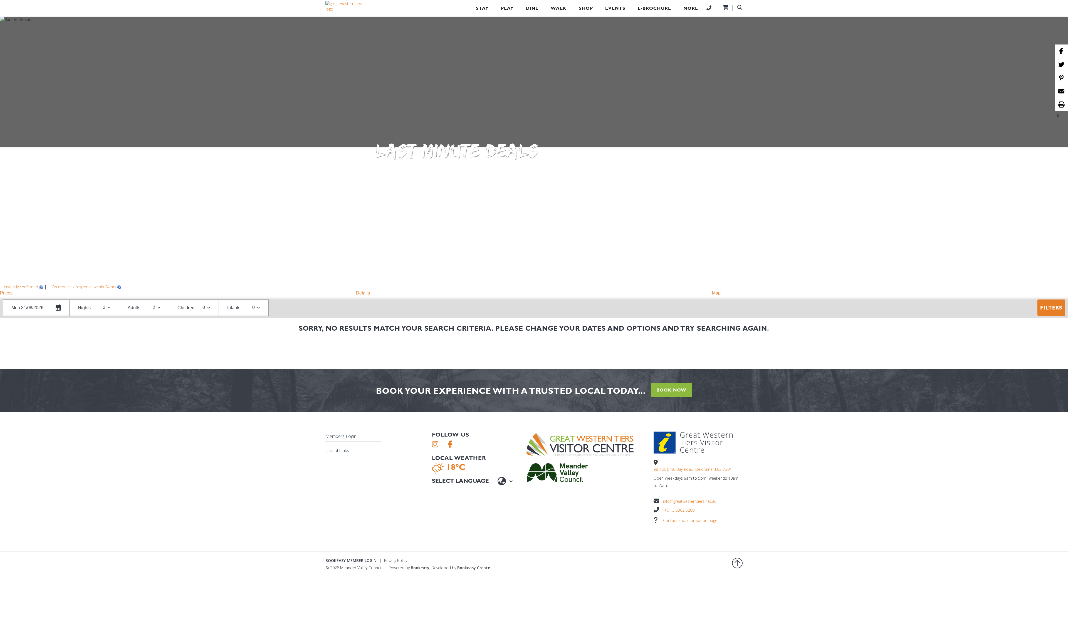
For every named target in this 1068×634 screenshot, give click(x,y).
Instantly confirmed (21, 286)
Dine (532, 8)
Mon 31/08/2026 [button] (27, 307)
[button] (178, 293)
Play (507, 8)
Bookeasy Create (473, 567)
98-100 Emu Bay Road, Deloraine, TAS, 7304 (693, 469)
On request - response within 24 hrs (84, 286)
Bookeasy (420, 567)
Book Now (671, 390)
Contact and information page (690, 520)
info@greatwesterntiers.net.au (689, 501)
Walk (559, 8)
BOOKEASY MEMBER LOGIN (351, 560)
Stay (482, 8)
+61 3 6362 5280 (679, 510)
